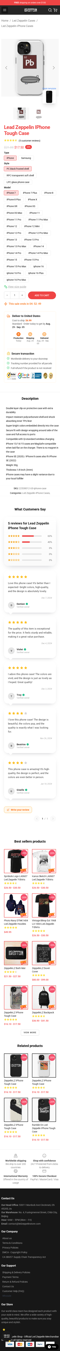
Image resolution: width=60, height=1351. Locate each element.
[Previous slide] (6, 67)
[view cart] (55, 10)
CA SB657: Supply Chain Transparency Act (24, 1257)
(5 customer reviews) (29, 140)
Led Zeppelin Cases (23, 20)
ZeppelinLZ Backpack (43, 1012)
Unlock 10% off (7, 1336)
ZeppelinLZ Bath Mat (15, 968)
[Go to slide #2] (39, 114)
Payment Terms (10, 1277)
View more (30, 1032)
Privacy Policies (10, 1247)
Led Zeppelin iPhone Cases (17, 26)
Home (4, 20)
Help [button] (54, 1347)
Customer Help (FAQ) (13, 1291)
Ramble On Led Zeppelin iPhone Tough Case (44, 1128)
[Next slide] (53, 67)
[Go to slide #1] (21, 114)
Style (6, 163)
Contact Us (8, 1286)
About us (7, 1238)
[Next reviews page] (53, 819)
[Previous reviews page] (37, 819)
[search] (50, 10)
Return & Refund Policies (15, 1281)
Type (6, 152)
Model (7, 187)
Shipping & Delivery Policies (16, 1272)
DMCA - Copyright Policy (14, 1252)
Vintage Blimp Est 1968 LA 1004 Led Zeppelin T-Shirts (44, 924)
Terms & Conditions (12, 1243)
